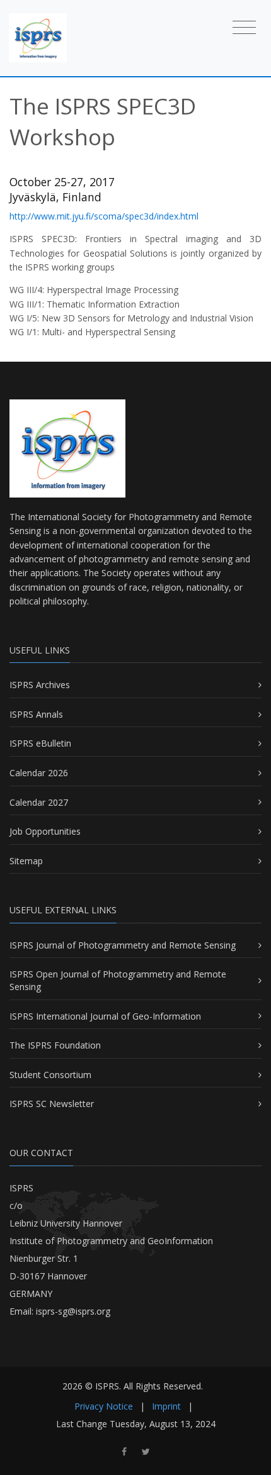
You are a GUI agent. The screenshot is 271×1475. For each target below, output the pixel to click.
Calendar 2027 (38, 802)
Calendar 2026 (38, 773)
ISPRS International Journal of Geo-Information (105, 1016)
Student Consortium (50, 1075)
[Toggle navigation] (244, 28)
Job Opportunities (45, 831)
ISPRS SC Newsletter (51, 1104)
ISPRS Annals (36, 714)
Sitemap (26, 861)
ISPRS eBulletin (40, 743)
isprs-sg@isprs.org (73, 1311)
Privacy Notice (103, 1406)
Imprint (166, 1406)
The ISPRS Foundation (55, 1045)
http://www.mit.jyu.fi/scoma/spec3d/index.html (104, 216)
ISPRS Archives (39, 685)
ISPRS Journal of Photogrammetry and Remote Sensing (122, 945)
